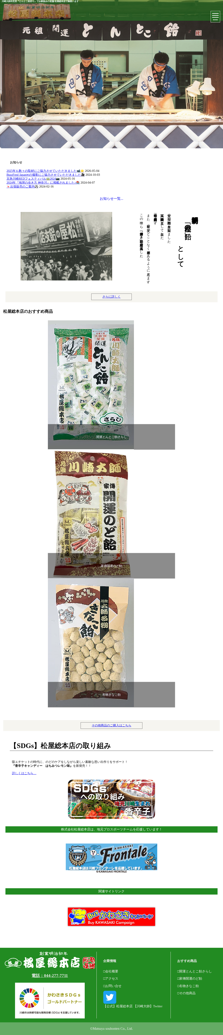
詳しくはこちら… (24, 773)
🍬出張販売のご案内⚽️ (22, 186)
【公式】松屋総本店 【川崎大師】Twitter (132, 1006)
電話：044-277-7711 (50, 975)
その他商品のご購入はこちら (111, 725)
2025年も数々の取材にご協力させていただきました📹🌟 (45, 170)
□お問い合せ (112, 986)
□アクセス (110, 978)
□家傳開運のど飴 (189, 978)
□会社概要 (110, 971)
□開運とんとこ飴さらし (194, 971)
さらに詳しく (111, 296)
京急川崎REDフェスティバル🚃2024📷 (33, 178)
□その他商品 (186, 993)
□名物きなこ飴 (188, 986)
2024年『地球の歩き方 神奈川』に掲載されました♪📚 (43, 182)
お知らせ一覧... (111, 198)
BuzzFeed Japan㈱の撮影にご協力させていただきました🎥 (46, 174)
